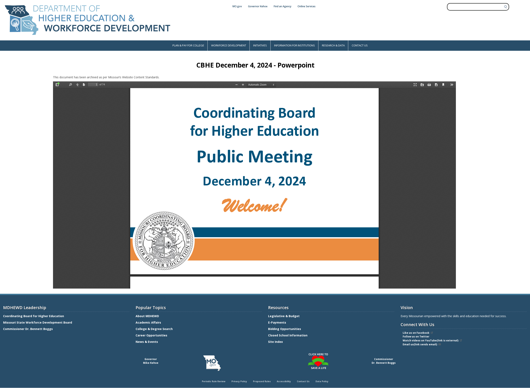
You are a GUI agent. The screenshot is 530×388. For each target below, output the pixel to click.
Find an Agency (282, 6)
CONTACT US (360, 45)
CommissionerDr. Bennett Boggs (384, 361)
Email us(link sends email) (420, 344)
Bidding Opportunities (285, 329)
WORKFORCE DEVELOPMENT (228, 45)
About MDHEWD (147, 316)
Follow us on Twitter (416, 336)
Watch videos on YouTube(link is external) (430, 340)
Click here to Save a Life (265, 354)
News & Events (147, 342)
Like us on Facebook (416, 333)
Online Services (307, 6)
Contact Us (303, 381)
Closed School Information (287, 335)
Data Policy (322, 381)
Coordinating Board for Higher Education (34, 316)
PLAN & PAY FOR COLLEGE (188, 45)
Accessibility (284, 381)
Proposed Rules (262, 381)
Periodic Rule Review (213, 381)
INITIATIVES (260, 45)
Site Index (276, 342)
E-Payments (277, 322)
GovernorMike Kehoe (150, 361)
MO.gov (237, 6)
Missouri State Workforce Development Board (37, 322)
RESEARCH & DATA (333, 45)
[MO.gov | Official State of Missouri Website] (212, 363)
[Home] (87, 38)
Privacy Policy (239, 381)
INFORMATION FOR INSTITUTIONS (294, 45)
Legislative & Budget (284, 316)
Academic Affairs (149, 322)
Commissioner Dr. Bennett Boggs (28, 329)
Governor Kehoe (257, 6)
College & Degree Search (154, 329)
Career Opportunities (151, 335)
